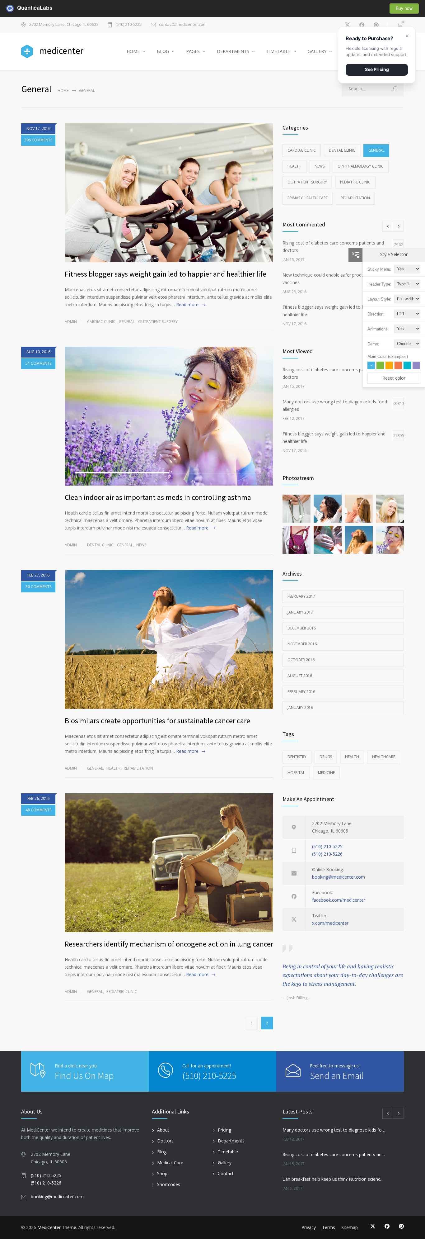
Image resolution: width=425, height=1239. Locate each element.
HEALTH (352, 756)
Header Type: (379, 284)
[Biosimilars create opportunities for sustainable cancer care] (169, 639)
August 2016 (299, 675)
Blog (161, 1152)
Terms (328, 1227)
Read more (187, 304)
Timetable (228, 1152)
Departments (231, 1141)
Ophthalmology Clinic (361, 166)
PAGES (193, 51)
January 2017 (300, 612)
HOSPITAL (296, 772)
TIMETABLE (278, 51)
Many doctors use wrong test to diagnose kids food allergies (334, 1130)
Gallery (224, 1162)
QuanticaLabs (21, 8)
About (163, 1130)
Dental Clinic (100, 545)
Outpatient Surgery (158, 321)
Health (113, 768)
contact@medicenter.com (183, 24)
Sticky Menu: (379, 269)
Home (63, 90)
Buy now (404, 8)
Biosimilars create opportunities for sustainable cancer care (157, 720)
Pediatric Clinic (121, 991)
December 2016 (301, 628)
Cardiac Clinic (101, 321)
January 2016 (300, 707)
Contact (226, 1173)
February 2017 (301, 596)
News (141, 545)
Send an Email (336, 1075)
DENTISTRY (296, 756)
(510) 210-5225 (128, 24)
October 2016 (301, 659)
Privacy (308, 1227)
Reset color (393, 378)
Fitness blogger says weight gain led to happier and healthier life (165, 274)
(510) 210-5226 (327, 854)
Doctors (165, 1141)
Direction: (376, 314)
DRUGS (326, 756)
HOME (133, 51)
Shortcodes (168, 1184)
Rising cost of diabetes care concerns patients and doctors (334, 1154)
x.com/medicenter (330, 923)
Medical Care (170, 1162)
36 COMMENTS (38, 586)
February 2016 (301, 691)
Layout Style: (379, 299)
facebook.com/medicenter (338, 900)
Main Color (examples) (387, 356)
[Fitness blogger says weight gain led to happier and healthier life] (169, 192)
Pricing (224, 1130)
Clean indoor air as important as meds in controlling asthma (158, 497)
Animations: (378, 329)
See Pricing (377, 69)
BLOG (163, 51)
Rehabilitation (138, 768)
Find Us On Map (84, 1075)
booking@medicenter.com (338, 877)
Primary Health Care (307, 198)
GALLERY (317, 51)
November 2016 (302, 644)
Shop (162, 1173)
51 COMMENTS (38, 363)
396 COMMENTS (38, 140)
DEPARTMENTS (233, 51)
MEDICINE (326, 772)
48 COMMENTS (38, 810)
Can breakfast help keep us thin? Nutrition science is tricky (334, 1179)
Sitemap (349, 1227)
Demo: (373, 344)
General (127, 321)
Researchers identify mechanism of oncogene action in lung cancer (169, 944)
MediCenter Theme (56, 1227)
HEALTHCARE (383, 756)
